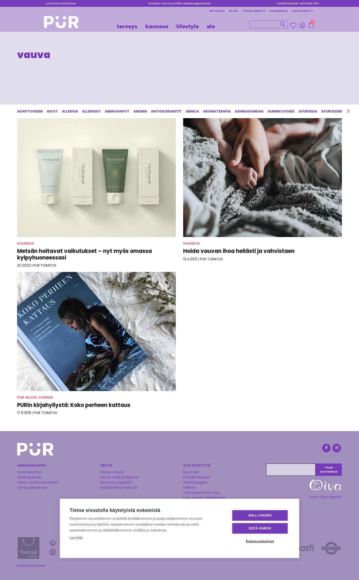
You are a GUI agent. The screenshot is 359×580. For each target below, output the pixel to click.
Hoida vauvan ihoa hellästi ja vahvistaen (239, 251)
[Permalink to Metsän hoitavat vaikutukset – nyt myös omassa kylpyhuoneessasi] (96, 177)
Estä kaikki (260, 528)
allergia (70, 111)
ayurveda (307, 111)
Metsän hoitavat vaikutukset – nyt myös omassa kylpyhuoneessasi (84, 254)
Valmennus (278, 11)
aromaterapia (217, 111)
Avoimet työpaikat (116, 482)
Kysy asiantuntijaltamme (204, 497)
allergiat (91, 111)
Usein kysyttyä (29, 472)
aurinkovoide (281, 111)
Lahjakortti (302, 11)
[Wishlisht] (293, 25)
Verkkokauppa (195, 482)
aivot (52, 111)
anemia (140, 111)
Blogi (233, 11)
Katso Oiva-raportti (325, 497)
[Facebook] (326, 449)
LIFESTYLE (187, 26)
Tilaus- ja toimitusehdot (37, 482)
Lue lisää (76, 537)
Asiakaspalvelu (29, 477)
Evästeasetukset (31, 565)
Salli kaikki (260, 515)
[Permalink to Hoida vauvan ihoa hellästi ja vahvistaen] (262, 177)
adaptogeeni (30, 111)
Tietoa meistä (253, 11)
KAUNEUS (157, 26)
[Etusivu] (61, 23)
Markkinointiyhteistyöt (118, 487)
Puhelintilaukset (196, 477)
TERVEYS (127, 26)
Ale (211, 26)
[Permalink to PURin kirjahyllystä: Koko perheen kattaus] (96, 331)
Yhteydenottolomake (201, 492)
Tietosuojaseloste (32, 487)
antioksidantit (166, 111)
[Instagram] (336, 449)
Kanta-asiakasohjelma (119, 477)
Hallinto (189, 487)
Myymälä (217, 11)
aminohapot (117, 111)
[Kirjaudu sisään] (302, 25)
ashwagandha (249, 111)
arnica (192, 111)
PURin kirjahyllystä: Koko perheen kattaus (73, 405)
